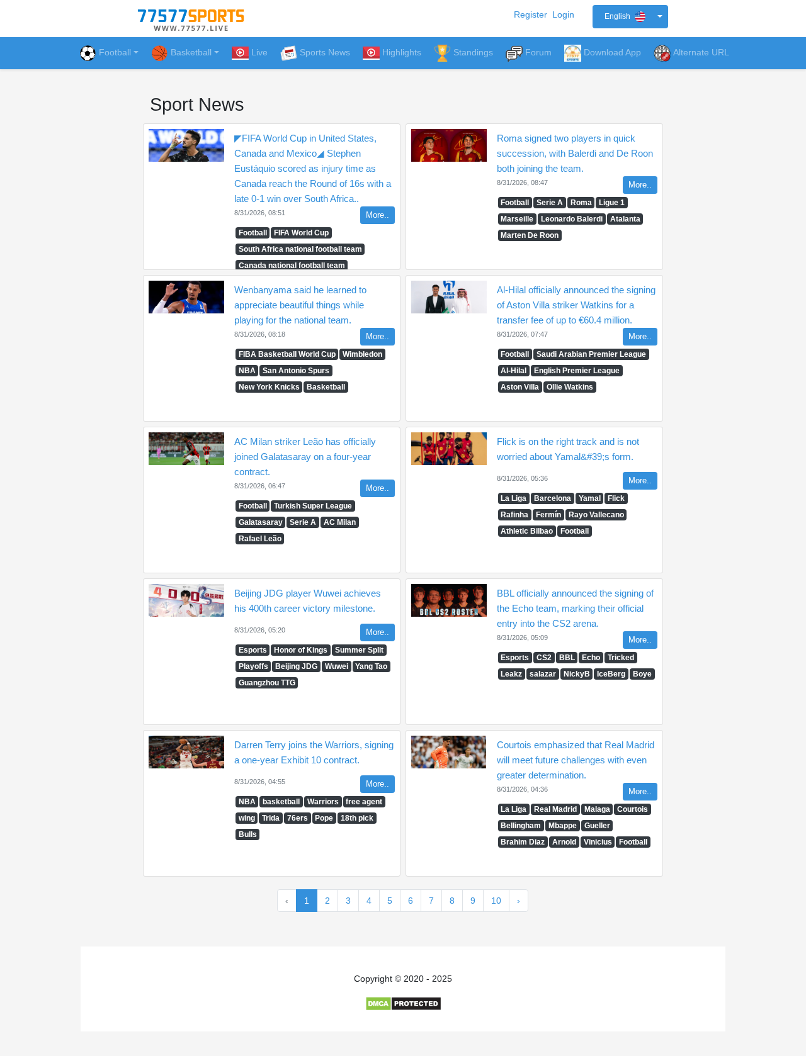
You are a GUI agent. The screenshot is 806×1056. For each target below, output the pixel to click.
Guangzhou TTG (267, 682)
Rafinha (514, 514)
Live (259, 52)
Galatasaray (261, 522)
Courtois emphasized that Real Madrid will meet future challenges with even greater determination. (575, 759)
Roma (581, 202)
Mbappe (562, 825)
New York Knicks (269, 387)
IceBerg (611, 674)
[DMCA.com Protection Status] (403, 1003)
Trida (271, 818)
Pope (324, 818)
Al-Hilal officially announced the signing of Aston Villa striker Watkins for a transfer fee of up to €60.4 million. (576, 304)
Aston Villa (520, 387)
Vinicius (598, 842)
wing (247, 818)
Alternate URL (701, 52)
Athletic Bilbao (527, 531)
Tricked (621, 657)
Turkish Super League (313, 506)
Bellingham (521, 825)
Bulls (248, 834)
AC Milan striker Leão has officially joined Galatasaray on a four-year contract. (305, 456)
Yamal (590, 498)
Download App (612, 52)
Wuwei (336, 666)
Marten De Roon (530, 235)
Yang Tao (371, 666)
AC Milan (340, 522)
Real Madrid (555, 809)
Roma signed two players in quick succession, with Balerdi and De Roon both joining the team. (575, 153)
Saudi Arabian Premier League (591, 354)
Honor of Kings (300, 650)
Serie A (549, 202)
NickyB (577, 674)
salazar (543, 674)
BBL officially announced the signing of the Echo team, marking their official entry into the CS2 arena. (575, 608)
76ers (297, 818)
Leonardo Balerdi (572, 219)
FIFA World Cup (301, 232)
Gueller (597, 825)
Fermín (548, 514)
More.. (377, 215)
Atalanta (625, 219)
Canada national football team (292, 265)
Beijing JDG (296, 666)
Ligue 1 (612, 202)
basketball (281, 801)
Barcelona (552, 498)
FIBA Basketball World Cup (287, 354)
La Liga (513, 498)
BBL (567, 657)
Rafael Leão (260, 538)
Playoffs (253, 666)
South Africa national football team (300, 249)
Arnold (564, 842)
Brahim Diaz (523, 842)
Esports (253, 650)
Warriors (323, 801)
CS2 (544, 657)
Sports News (325, 52)
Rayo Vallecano (596, 514)
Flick (616, 498)
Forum (538, 52)
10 (496, 901)
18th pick (357, 818)
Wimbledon (362, 354)
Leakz (511, 674)
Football (115, 52)
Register (530, 14)
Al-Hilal (513, 370)
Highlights (401, 52)
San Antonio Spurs (296, 370)
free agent (364, 801)
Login (563, 14)
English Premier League (577, 370)
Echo (591, 657)
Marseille (517, 219)
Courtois (632, 809)
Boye (642, 674)
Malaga (597, 809)
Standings (473, 52)
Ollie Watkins (570, 387)
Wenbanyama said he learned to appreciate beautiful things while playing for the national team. (300, 304)
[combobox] (630, 16)
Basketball (326, 387)
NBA (247, 370)
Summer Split (359, 650)
